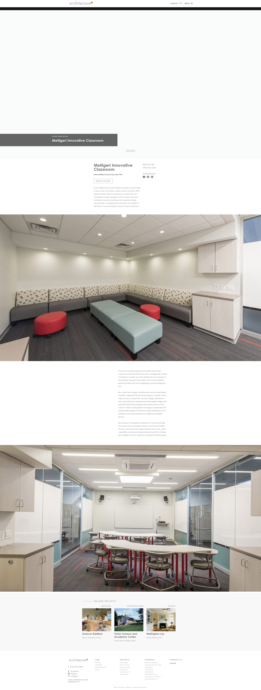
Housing (124, 669)
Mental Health (151, 662)
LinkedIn (73, 674)
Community (125, 672)
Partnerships (101, 667)
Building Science (153, 676)
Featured (124, 662)
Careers (98, 665)
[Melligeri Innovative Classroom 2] (130, 287)
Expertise (124, 674)
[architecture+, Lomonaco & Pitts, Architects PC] (81, 3)
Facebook (74, 671)
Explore (130, 151)
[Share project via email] (144, 176)
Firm (97, 660)
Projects (125, 660)
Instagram (74, 676)
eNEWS (173, 663)
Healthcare (125, 667)
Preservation (151, 674)
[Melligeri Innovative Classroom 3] (130, 518)
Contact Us (176, 660)
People (98, 662)
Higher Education (153, 665)
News (97, 669)
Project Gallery (103, 181)
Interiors (149, 672)
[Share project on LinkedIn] (152, 176)
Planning (149, 669)
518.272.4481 (76, 667)
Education (125, 665)
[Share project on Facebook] (148, 176)
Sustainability (151, 679)
